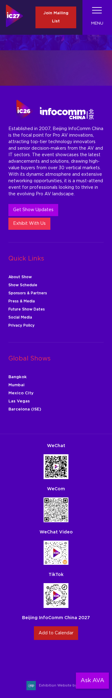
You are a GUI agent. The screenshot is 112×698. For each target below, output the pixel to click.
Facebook (48, 657)
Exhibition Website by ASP (62, 685)
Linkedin (63, 657)
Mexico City (21, 393)
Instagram (34, 657)
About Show (20, 277)
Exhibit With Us (29, 223)
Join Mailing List (55, 17)
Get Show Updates (33, 210)
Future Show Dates (26, 309)
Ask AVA (92, 680)
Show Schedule (22, 285)
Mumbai (16, 385)
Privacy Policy (21, 325)
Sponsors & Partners (27, 293)
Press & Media (21, 301)
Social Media (20, 317)
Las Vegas (19, 401)
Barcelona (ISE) (24, 409)
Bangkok (17, 377)
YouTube (78, 657)
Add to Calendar (56, 633)
